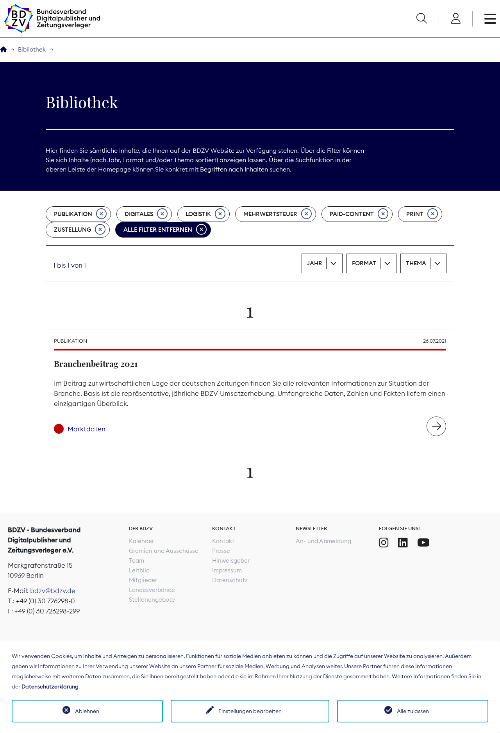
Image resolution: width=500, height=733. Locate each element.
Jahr (314, 263)
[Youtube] (423, 543)
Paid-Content (352, 214)
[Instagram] (384, 543)
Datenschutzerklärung (50, 686)
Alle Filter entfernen (157, 229)
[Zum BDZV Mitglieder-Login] (456, 19)
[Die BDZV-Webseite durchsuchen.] (421, 19)
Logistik (198, 214)
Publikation (73, 214)
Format (364, 263)
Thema (416, 263)
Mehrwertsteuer (270, 214)
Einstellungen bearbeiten (250, 711)
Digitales (139, 214)
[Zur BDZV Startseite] (3, 49)
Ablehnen (87, 711)
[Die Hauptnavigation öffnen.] (490, 19)
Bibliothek (32, 49)
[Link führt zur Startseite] (52, 18)
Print (414, 214)
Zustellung (72, 229)
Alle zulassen (413, 711)
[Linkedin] (403, 543)
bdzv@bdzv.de (52, 590)
